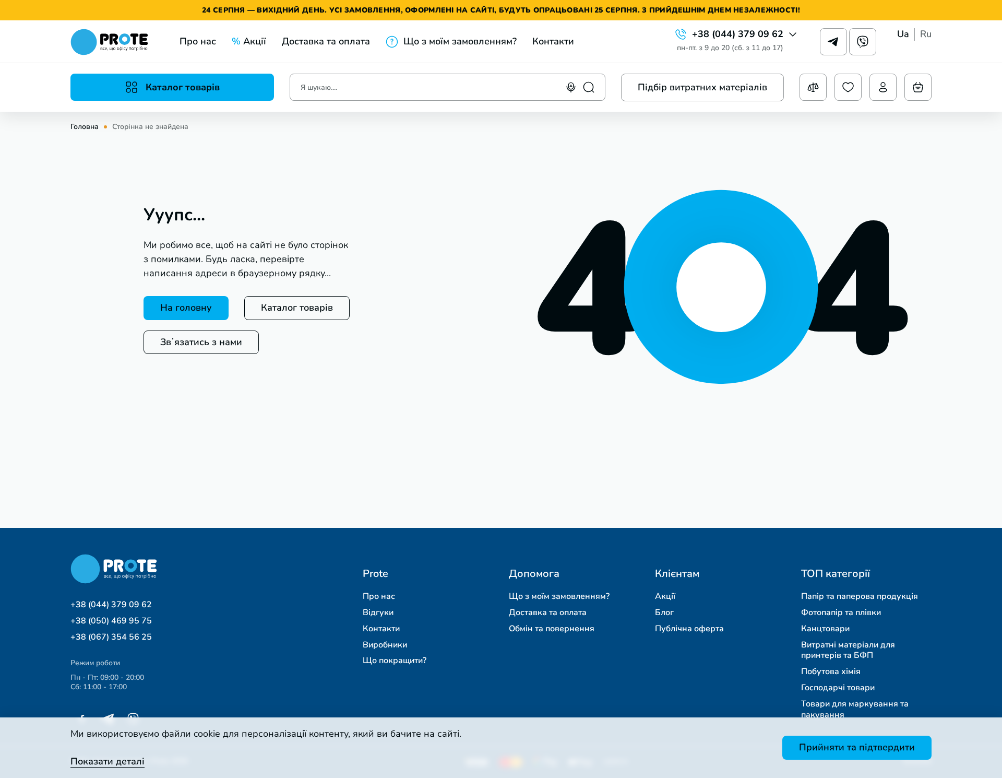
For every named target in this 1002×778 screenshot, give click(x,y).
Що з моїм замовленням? (460, 42)
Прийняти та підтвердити (857, 747)
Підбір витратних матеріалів (702, 87)
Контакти (553, 42)
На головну (186, 307)
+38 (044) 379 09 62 (737, 34)
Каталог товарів (297, 307)
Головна (84, 127)
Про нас (198, 42)
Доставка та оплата (326, 42)
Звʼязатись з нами (201, 342)
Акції (249, 42)
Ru (926, 34)
